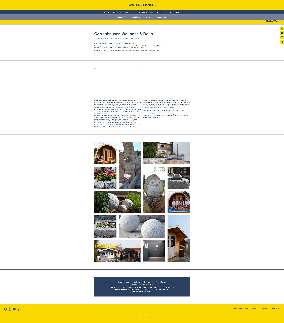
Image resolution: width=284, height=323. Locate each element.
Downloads (174, 12)
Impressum (264, 308)
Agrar (148, 17)
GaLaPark (136, 17)
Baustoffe (122, 17)
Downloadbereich (120, 289)
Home (106, 12)
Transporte (161, 17)
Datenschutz (276, 308)
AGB (246, 308)
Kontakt (254, 308)
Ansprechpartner (145, 12)
